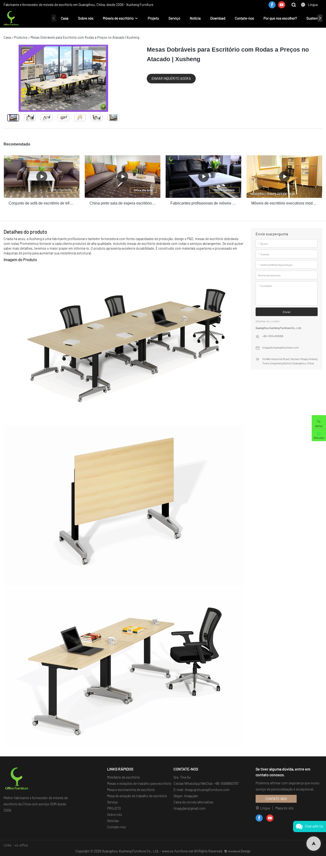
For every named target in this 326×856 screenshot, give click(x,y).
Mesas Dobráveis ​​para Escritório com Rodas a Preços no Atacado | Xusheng (85, 37)
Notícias (113, 821)
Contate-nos (244, 18)
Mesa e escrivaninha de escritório (131, 790)
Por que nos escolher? (280, 18)
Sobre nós (85, 18)
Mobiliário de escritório (123, 777)
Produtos (20, 37)
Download (217, 18)
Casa (64, 18)
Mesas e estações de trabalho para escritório (139, 783)
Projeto (153, 18)
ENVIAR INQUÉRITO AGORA (171, 78)
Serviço (174, 18)
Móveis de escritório (118, 18)
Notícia (195, 18)
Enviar (286, 311)
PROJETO (114, 808)
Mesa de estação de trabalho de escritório (137, 796)
